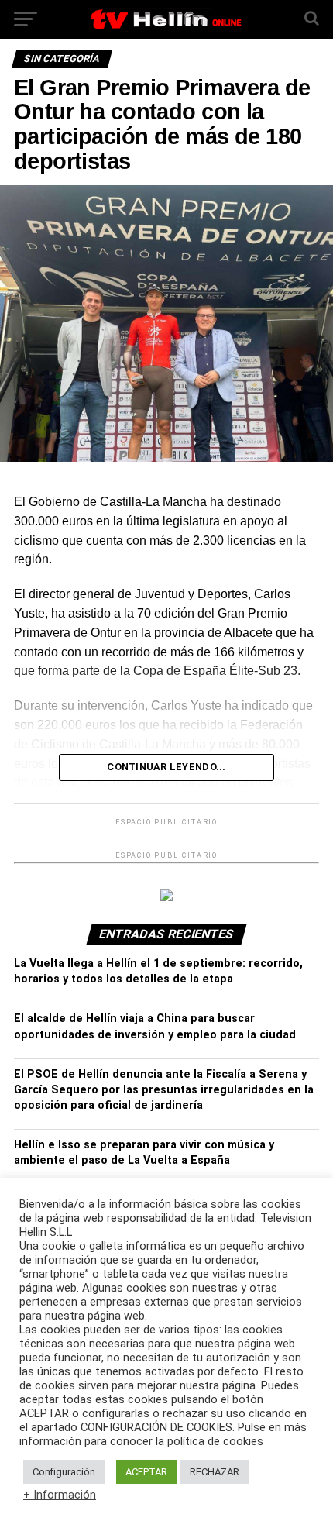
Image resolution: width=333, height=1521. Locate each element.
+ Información (59, 1495)
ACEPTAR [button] (146, 1472)
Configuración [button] (64, 1472)
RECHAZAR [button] (214, 1472)
